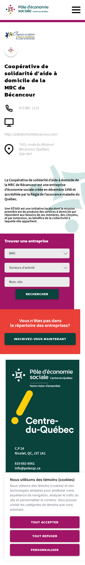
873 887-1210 (29, 108)
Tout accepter (44, 522)
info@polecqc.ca (27, 468)
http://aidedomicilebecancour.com (31, 134)
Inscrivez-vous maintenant (40, 339)
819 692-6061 (25, 463)
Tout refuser (44, 536)
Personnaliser (45, 550)
